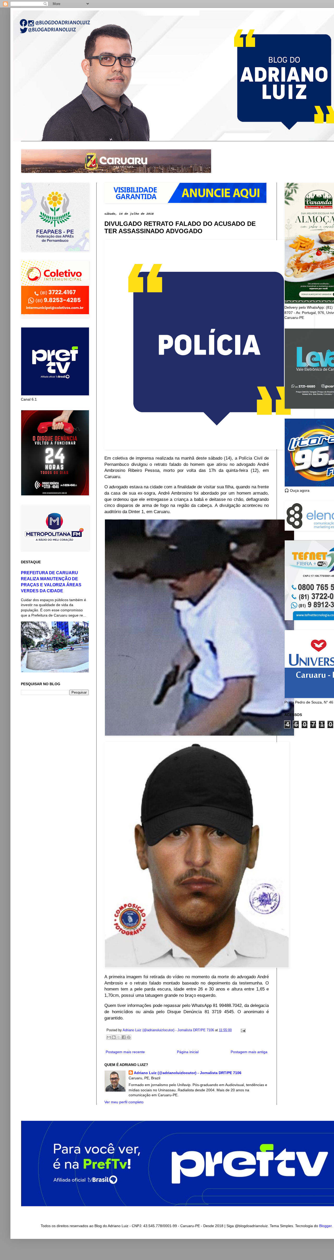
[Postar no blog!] (113, 1037)
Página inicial (188, 1052)
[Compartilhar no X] (118, 1037)
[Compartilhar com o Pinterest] (128, 1037)
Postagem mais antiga (249, 1052)
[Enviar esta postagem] (242, 1030)
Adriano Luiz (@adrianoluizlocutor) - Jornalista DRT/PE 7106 (187, 1073)
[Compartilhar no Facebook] (123, 1037)
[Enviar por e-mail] (108, 1037)
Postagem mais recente (125, 1052)
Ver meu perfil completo (124, 1102)
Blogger (325, 1226)
